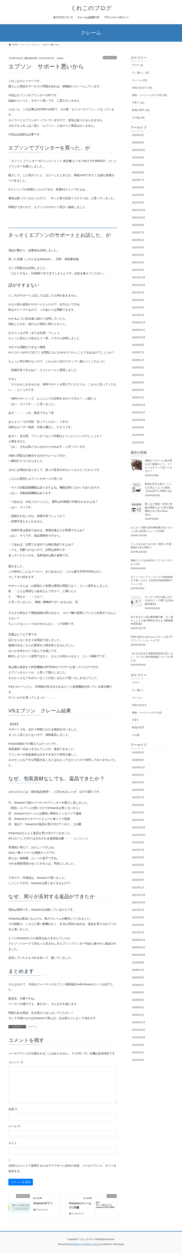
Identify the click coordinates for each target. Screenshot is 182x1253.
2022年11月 (138, 217)
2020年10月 (138, 337)
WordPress (75, 1244)
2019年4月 (138, 434)
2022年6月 (138, 240)
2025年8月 (138, 142)
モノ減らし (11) (140, 72)
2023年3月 (138, 194)
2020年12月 (138, 322)
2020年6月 (138, 360)
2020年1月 (138, 397)
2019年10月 (138, 419)
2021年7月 (138, 292)
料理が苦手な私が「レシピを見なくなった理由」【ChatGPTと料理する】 (159, 487)
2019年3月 (138, 442)
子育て (135, 720)
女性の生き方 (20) (142, 87)
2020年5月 (138, 367)
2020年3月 (138, 382)
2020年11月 (138, 329)
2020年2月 (138, 390)
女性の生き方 (139, 705)
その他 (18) (138, 117)
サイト (12, 1143)
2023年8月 (138, 172)
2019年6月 (138, 427)
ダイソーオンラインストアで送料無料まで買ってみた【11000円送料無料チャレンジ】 (152, 580)
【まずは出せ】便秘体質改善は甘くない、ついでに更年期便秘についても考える (152, 657)
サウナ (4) (137, 65)
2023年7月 (138, 179)
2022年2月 (138, 262)
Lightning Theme (91, 1244)
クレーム (109, 57)
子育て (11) (138, 102)
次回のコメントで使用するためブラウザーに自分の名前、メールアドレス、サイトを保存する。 (62, 1168)
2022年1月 (138, 269)
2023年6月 (138, 187)
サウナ (135, 682)
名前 (13, 1109)
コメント (15, 1062)
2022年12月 (138, 210)
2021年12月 (138, 277)
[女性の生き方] (19, 1207)
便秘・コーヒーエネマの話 (147, 712)
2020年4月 (138, 375)
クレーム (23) (139, 80)
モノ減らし (138, 690)
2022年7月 (138, 232)
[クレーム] (106, 1207)
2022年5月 (138, 247)
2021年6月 (138, 300)
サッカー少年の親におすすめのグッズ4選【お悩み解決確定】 (159, 600)
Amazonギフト (43, 1203)
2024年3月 (138, 165)
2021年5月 (138, 307)
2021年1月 (138, 315)
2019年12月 (138, 404)
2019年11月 (138, 412)
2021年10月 (138, 285)
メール (14, 1126)
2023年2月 (138, 202)
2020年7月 (138, 352)
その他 (135, 735)
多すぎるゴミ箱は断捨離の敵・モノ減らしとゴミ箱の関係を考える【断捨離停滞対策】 (152, 620)
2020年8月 (138, 344)
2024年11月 (138, 150)
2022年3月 (138, 254)
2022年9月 (138, 225)
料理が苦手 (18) (141, 110)
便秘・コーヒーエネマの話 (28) (149, 95)
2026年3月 (138, 135)
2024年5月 (138, 157)
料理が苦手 (138, 727)
